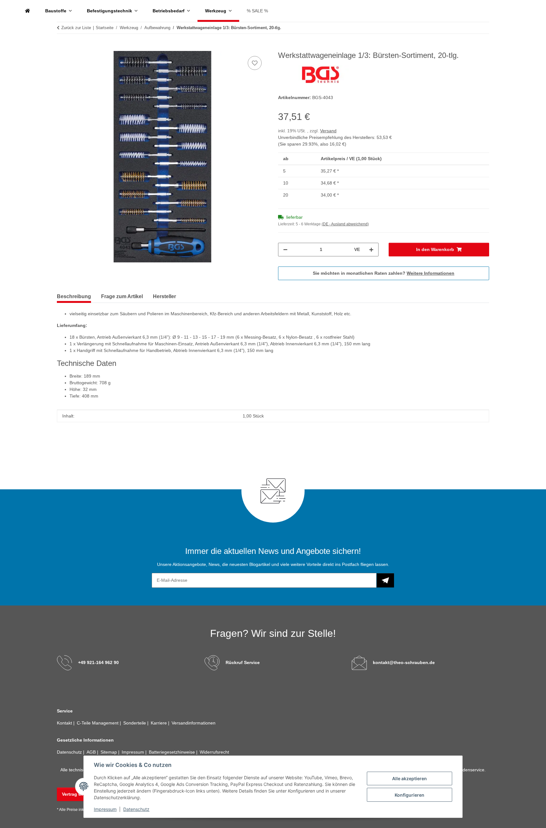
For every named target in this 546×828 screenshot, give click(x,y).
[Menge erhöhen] (371, 249)
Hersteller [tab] (164, 296)
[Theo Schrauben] (27, 11)
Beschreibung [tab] (74, 296)
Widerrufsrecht (214, 752)
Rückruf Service (243, 662)
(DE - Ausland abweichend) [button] (345, 224)
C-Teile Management (98, 722)
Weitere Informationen (430, 273)
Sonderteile (135, 722)
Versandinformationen (193, 722)
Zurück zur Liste (76, 27)
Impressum (105, 809)
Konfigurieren (409, 795)
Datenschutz (136, 809)
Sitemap (109, 752)
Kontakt (65, 722)
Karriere (159, 722)
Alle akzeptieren (409, 778)
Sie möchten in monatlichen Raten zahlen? (383, 273)
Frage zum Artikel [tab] (122, 296)
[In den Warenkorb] (62, 47)
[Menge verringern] (285, 249)
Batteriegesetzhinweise (172, 752)
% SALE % (257, 10)
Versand (328, 130)
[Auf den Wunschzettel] (255, 63)
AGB (92, 752)
